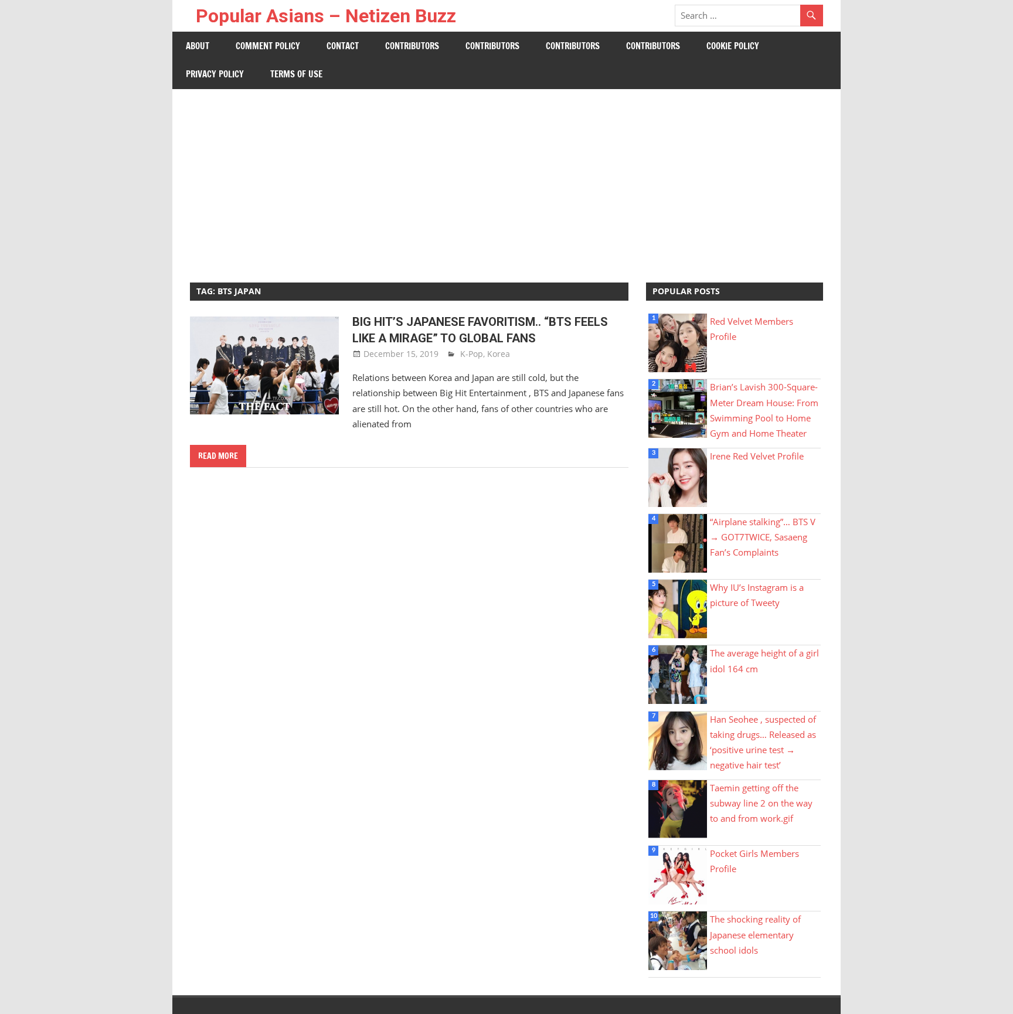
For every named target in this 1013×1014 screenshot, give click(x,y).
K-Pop (471, 353)
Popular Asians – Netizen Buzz (326, 16)
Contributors (412, 46)
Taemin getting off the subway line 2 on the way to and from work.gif (761, 803)
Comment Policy (268, 46)
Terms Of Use (296, 74)
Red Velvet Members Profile (751, 328)
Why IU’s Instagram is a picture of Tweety (757, 594)
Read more (218, 456)
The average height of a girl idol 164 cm (764, 660)
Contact (343, 46)
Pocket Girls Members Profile (754, 861)
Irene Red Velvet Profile (757, 456)
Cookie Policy (732, 46)
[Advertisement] (506, 177)
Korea (498, 353)
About (197, 46)
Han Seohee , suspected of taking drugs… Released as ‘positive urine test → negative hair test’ (763, 742)
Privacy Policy (215, 74)
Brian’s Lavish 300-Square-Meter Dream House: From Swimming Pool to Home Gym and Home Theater (764, 410)
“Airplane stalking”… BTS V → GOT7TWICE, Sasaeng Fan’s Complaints (762, 537)
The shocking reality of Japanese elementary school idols (755, 934)
